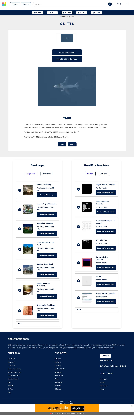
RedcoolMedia (60, 369)
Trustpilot (105, 356)
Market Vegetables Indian (46, 204)
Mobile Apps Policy (14, 372)
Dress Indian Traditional (46, 305)
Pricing (10, 385)
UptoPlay (58, 365)
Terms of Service (13, 375)
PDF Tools (103, 386)
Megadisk (58, 372)
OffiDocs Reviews (63, 402)
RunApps (58, 385)
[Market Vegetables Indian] (28, 214)
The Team (11, 359)
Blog (9, 382)
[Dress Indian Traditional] (28, 315)
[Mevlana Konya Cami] (28, 274)
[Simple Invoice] (87, 249)
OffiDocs (58, 359)
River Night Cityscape (45, 223)
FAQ (9, 392)
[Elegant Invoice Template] (87, 193)
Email (124, 366)
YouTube (105, 366)
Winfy (57, 379)
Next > (72, 144)
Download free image (47, 195)
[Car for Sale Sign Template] (87, 267)
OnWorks (58, 362)
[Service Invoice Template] (87, 302)
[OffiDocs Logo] (4, 4)
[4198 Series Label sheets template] (87, 231)
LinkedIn (115, 366)
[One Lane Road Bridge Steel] (28, 253)
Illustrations (47, 174)
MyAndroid (58, 382)
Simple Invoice (101, 240)
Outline (98, 276)
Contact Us (12, 365)
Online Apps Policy (14, 369)
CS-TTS (67, 24)
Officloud (58, 389)
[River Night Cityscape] (28, 233)
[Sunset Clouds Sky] (28, 194)
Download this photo (67, 52)
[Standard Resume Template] (87, 211)
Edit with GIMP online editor (67, 59)
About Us (11, 362)
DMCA (10, 389)
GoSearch (103, 379)
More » (21, 324)
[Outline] (87, 285)
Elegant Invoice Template (105, 185)
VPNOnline (59, 375)
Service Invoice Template (105, 293)
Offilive (102, 389)
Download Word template (105, 192)
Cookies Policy (13, 379)
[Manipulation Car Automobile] (28, 294)
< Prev (62, 144)
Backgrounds (30, 174)
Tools (24, 4)
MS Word (90, 174)
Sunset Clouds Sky (44, 185)
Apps (14, 4)
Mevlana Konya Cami (45, 264)
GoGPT (102, 382)
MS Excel (104, 174)
